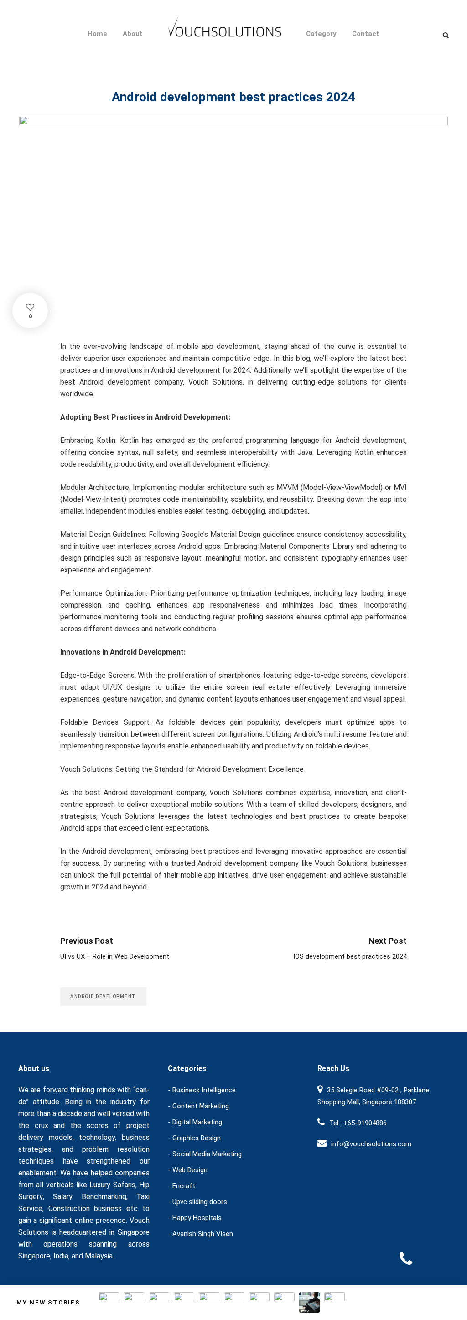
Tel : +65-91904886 (358, 1123)
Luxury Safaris (112, 1184)
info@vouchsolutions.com (371, 1144)
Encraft (183, 1186)
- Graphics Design (194, 1138)
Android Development (103, 996)
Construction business (85, 1208)
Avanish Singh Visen (202, 1234)
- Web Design (188, 1170)
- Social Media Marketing (205, 1154)
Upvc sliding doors (199, 1202)
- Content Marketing (198, 1106)
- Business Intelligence (202, 1090)
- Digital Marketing (195, 1122)
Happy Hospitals (197, 1218)
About (133, 34)
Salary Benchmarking (89, 1196)
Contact (365, 34)
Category (321, 34)
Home (97, 34)
